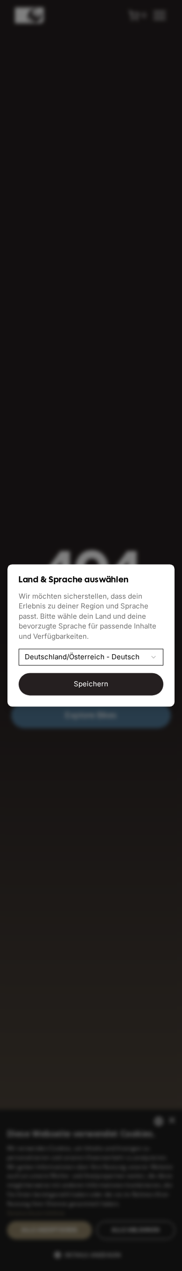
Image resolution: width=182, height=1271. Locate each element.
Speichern (91, 684)
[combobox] (91, 657)
